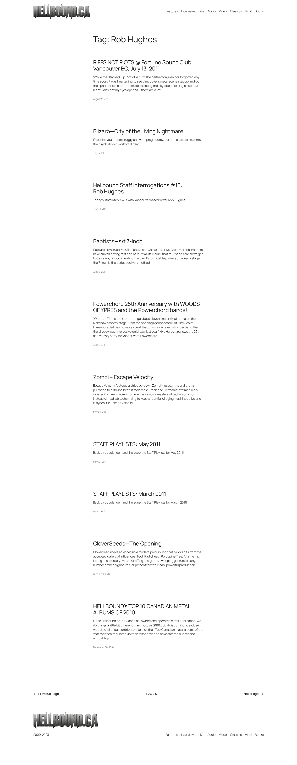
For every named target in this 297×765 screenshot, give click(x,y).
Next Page (254, 694)
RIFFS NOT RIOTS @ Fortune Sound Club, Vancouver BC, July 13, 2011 (143, 65)
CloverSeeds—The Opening (127, 543)
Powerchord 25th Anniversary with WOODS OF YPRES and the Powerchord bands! (146, 307)
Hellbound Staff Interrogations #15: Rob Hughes (137, 188)
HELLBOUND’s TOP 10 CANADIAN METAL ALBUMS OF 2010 (141, 609)
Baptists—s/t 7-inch (117, 241)
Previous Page (46, 694)
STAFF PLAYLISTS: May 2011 (127, 444)
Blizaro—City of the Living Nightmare (138, 131)
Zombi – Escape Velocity (123, 377)
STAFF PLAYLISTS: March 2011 (129, 494)
